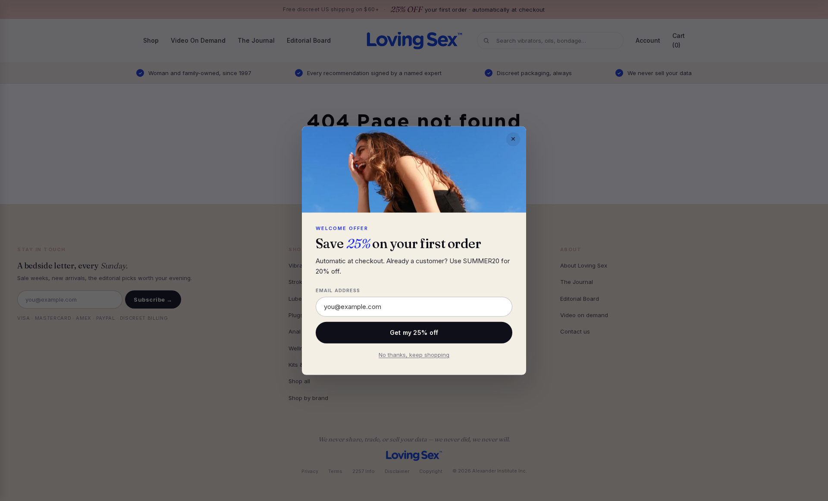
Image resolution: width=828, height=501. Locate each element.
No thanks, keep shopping (414, 354)
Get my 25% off (414, 332)
